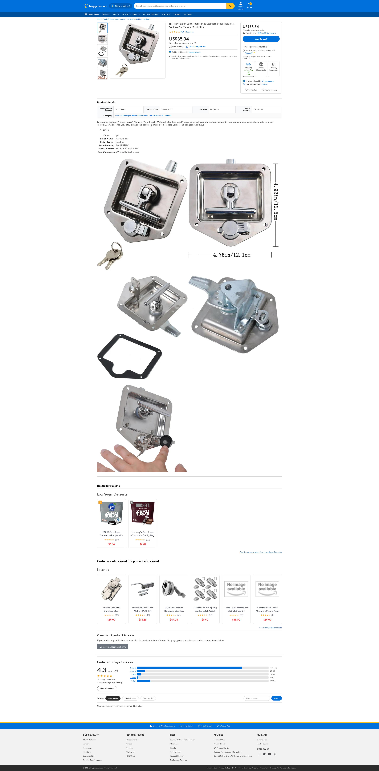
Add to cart (261, 38)
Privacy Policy (219, 743)
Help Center (188, 726)
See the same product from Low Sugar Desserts (261, 552)
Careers (177, 14)
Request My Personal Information (227, 752)
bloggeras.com (195, 52)
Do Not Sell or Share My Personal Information (233, 756)
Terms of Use (219, 739)
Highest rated (130, 698)
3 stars (133, 674)
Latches (168, 115)
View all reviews (107, 688)
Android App (262, 743)
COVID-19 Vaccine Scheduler (182, 739)
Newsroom (87, 748)
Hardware (131, 19)
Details (265, 84)
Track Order (207, 726)
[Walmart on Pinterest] (275, 754)
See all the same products (270, 627)
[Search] (230, 6)
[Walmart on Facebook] (259, 754)
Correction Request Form (112, 646)
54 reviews (189, 32)
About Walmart (89, 739)
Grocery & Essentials (131, 14)
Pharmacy (166, 14)
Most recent (113, 698)
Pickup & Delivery (150, 14)
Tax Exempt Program (178, 760)
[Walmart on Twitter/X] (264, 754)
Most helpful (148, 698)
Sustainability (88, 756)
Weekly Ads (225, 726)
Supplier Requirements (92, 760)
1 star (133, 681)
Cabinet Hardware (143, 19)
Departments (93, 14)
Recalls (173, 748)
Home (99, 19)
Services (105, 14)
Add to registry (271, 89)
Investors (86, 752)
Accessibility (175, 752)
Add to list (252, 89)
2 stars (133, 677)
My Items (188, 14)
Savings (116, 14)
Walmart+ (130, 752)
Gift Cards (130, 756)
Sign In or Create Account (164, 726)
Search (277, 698)
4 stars (133, 671)
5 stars (133, 668)
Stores (129, 743)
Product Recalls (176, 756)
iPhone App (262, 739)
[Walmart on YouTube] (269, 754)
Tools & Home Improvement (114, 19)
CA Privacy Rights (221, 748)
